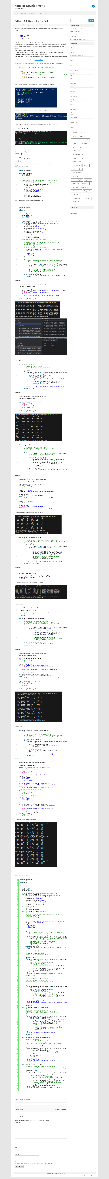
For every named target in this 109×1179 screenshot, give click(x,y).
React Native (73, 109)
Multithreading (73, 96)
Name (16, 1141)
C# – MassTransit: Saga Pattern (77, 28)
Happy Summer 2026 (75, 31)
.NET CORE (83, 132)
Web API (72, 127)
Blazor (71, 60)
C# (71, 62)
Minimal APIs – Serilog (60, 1109)
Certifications (32, 13)
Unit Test (72, 125)
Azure (71, 57)
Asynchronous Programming (76, 55)
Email (16, 1147)
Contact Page (43, 13)
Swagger (72, 114)
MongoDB (72, 93)
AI (70, 49)
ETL (71, 75)
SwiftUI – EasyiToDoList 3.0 (76, 34)
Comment (17, 1122)
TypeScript (73, 119)
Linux (71, 86)
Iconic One (78, 1175)
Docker (72, 73)
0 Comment (65, 25)
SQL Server (72, 112)
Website (17, 1154)
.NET (71, 47)
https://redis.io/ (39, 60)
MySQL (72, 99)
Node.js (72, 101)
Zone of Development (30, 5)
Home (16, 13)
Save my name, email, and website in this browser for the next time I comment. (34, 1163)
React (71, 106)
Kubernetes (73, 83)
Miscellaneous (73, 91)
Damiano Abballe (20, 25)
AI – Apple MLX (73, 36)
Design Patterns (74, 70)
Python (21, 1099)
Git (71, 78)
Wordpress (93, 1175)
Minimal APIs (73, 88)
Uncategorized (73, 122)
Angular (72, 52)
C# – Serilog (19, 1109)
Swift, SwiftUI (73, 117)
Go (71, 81)
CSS (71, 65)
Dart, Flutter (73, 68)
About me (23, 13)
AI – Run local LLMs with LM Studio (78, 39)
